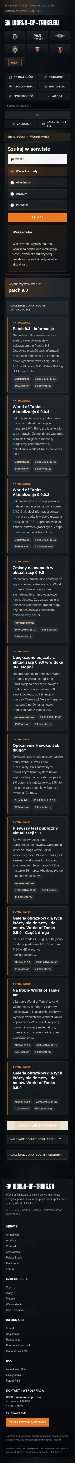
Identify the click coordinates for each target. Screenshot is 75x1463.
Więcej (57, 96)
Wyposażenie (14, 1304)
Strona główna (16, 136)
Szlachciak (21, 800)
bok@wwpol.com (16, 1412)
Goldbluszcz (22, 379)
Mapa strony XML (17, 1351)
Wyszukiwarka (39, 136)
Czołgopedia (23, 86)
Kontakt (10, 1328)
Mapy (9, 1293)
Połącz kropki (14, 1257)
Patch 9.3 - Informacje (33, 328)
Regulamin (12, 1334)
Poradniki (56, 77)
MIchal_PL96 (22, 962)
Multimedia (57, 86)
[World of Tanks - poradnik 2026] (15, 36)
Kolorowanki (13, 1252)
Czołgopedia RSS (16, 1375)
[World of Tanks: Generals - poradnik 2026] (37, 49)
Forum (10, 1269)
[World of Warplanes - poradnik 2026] (60, 36)
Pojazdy (11, 1287)
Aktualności (23, 77)
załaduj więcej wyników (37, 1125)
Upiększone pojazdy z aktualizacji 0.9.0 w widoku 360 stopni (38, 662)
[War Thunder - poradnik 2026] (37, 36)
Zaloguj (23, 123)
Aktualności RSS (16, 1369)
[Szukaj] (37, 115)
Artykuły (11, 1240)
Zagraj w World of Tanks (27, 1422)
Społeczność (23, 96)
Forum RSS (13, 1380)
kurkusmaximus (24, 622)
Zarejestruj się (56, 124)
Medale (10, 1298)
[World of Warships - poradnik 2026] (15, 49)
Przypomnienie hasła (18, 1345)
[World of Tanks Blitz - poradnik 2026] (60, 49)
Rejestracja (13, 1339)
